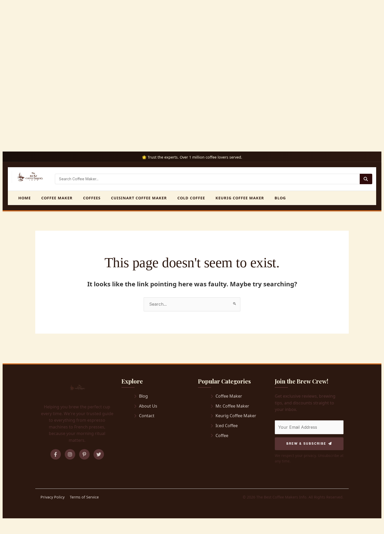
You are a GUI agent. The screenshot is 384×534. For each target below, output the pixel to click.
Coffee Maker (57, 197)
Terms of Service (84, 497)
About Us (148, 406)
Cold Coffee (191, 197)
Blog (280, 197)
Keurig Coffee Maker (240, 197)
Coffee (222, 435)
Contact (146, 416)
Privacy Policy (52, 497)
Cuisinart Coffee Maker (139, 197)
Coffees (92, 197)
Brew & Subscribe (306, 443)
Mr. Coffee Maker (232, 406)
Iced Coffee (227, 425)
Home (24, 197)
